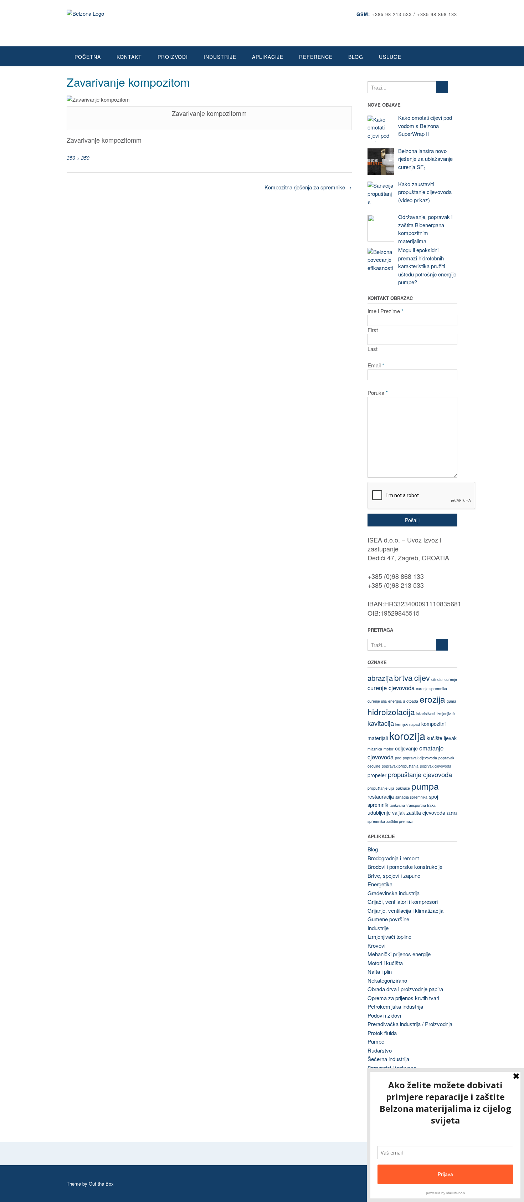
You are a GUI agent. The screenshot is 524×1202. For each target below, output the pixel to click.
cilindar (437, 679)
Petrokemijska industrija (395, 1006)
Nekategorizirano (387, 980)
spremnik (378, 804)
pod (398, 757)
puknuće (403, 788)
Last (372, 348)
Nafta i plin (380, 971)
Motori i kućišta (385, 963)
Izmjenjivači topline (389, 936)
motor (389, 749)
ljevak (450, 738)
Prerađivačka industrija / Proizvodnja (410, 1024)
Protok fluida (382, 1033)
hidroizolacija (391, 711)
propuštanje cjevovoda (420, 774)
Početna (88, 56)
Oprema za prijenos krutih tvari (403, 998)
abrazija (380, 678)
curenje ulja (377, 701)
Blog (355, 56)
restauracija (381, 796)
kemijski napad (407, 724)
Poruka (378, 392)
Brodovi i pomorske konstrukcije (405, 866)
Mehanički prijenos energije (399, 954)
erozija (432, 699)
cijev (422, 677)
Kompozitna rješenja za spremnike (308, 187)
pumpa (425, 786)
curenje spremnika (431, 688)
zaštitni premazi (399, 821)
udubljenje (379, 812)
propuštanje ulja (381, 788)
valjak (398, 812)
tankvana (397, 805)
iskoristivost (425, 713)
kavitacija (381, 723)
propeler (377, 775)
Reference (316, 56)
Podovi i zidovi (384, 1015)
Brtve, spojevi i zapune (394, 875)
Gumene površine (388, 919)
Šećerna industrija (388, 1059)
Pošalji (412, 520)
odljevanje (406, 748)
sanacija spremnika (411, 797)
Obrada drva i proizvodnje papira (405, 989)
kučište (434, 738)
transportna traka (421, 805)
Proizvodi (173, 56)
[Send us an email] (454, 25)
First (373, 329)
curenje (451, 679)
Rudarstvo (380, 1050)
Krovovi (376, 945)
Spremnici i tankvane (392, 1067)
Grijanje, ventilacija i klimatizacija (405, 910)
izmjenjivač (445, 713)
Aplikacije (267, 56)
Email (376, 365)
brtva (403, 677)
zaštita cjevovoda (425, 812)
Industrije (220, 56)
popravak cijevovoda (420, 757)
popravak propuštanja (400, 766)
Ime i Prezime (386, 311)
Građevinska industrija (394, 893)
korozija (407, 735)
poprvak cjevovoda (435, 766)
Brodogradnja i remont (393, 858)
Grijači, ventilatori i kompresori (403, 901)
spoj (433, 796)
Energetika (380, 884)
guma (451, 701)
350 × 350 (78, 157)
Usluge (390, 56)
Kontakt (129, 56)
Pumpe (376, 1041)
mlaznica (375, 749)
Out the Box (101, 1183)
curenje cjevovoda (391, 687)
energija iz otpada (403, 701)
